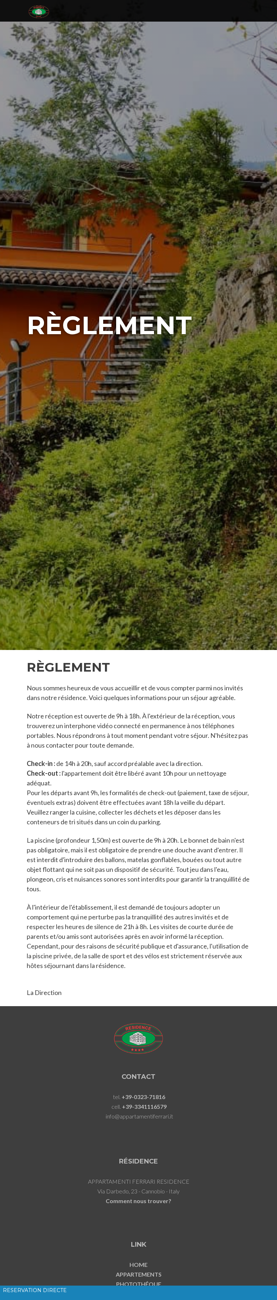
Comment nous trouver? (138, 1200)
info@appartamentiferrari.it (139, 1116)
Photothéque (138, 1284)
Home (138, 1264)
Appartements (139, 1274)
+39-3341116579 (144, 1106)
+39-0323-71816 (143, 1096)
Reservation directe (35, 1290)
